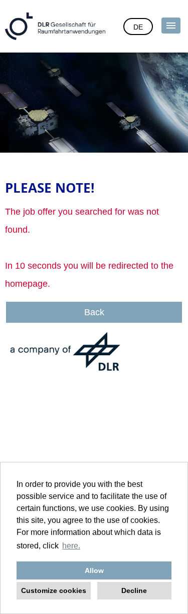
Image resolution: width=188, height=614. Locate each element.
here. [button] (71, 545)
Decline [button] (134, 590)
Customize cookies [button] (53, 590)
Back (94, 312)
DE (138, 27)
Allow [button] (94, 570)
